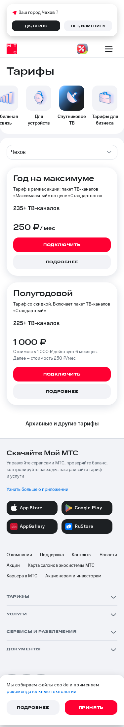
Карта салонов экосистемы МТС (61, 565)
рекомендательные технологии (42, 691)
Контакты (82, 555)
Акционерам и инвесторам (73, 576)
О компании (19, 555)
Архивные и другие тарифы (62, 424)
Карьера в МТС (22, 576)
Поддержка (52, 555)
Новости (108, 555)
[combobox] (62, 152)
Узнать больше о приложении (37, 489)
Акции (13, 565)
